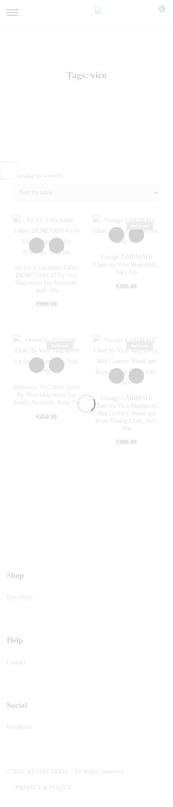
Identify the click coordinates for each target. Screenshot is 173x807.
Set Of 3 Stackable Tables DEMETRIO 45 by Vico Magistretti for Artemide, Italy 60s (46, 278)
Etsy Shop (19, 597)
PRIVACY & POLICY (44, 787)
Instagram (19, 726)
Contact (16, 662)
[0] (156, 12)
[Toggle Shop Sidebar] (9, 170)
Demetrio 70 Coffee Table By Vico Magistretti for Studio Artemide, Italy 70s (46, 395)
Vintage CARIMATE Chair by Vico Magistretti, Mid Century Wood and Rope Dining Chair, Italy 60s (126, 413)
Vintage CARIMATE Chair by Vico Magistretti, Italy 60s (126, 265)
